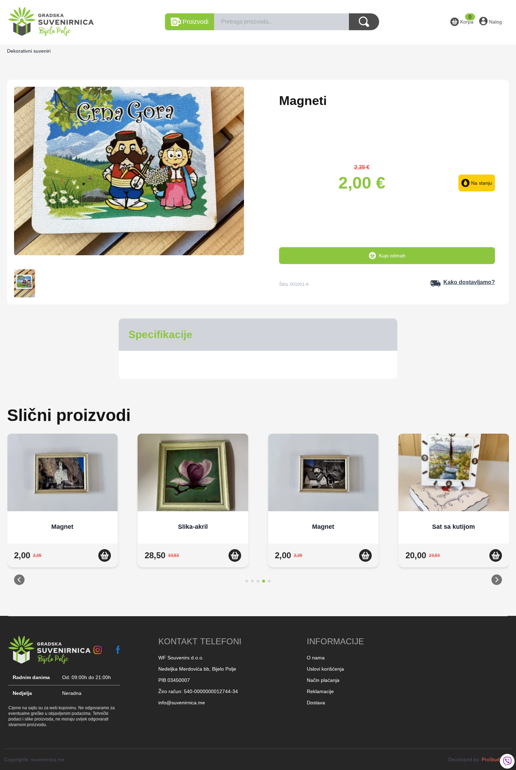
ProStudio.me (497, 759)
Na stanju (481, 183)
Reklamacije (320, 691)
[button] (19, 581)
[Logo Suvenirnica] (49, 650)
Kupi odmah (392, 255)
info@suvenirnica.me (181, 702)
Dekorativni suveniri (29, 51)
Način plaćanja (323, 680)
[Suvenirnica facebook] (118, 650)
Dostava (316, 702)
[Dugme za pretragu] (364, 21)
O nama (316, 657)
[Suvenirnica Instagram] (97, 650)
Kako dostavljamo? (469, 282)
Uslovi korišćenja (325, 669)
